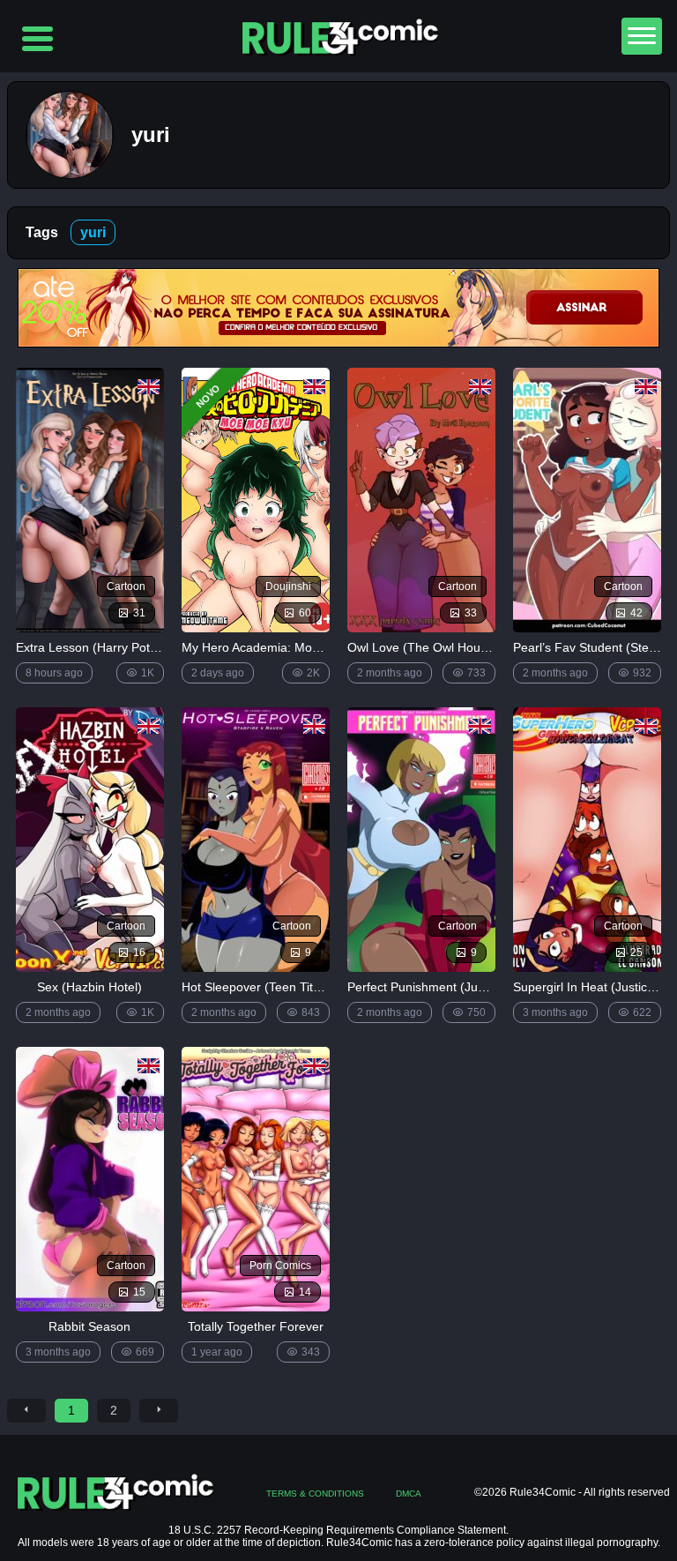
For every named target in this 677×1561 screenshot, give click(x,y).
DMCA (408, 1493)
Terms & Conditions (315, 1493)
